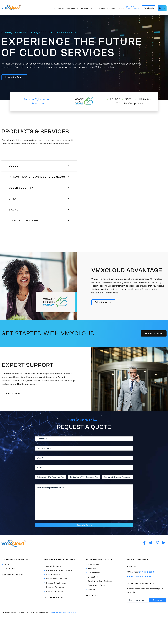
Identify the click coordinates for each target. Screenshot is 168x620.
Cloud (14, 165)
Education (93, 577)
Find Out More (13, 393)
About (7, 564)
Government (94, 573)
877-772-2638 (146, 572)
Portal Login (149, 8)
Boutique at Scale (96, 585)
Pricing (162, 8)
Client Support (137, 560)
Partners (91, 596)
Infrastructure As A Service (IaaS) (37, 176)
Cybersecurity (53, 574)
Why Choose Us (103, 302)
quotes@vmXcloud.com (139, 576)
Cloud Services (53, 566)
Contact (133, 566)
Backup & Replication (56, 583)
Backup (15, 209)
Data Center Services (56, 579)
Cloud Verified (54, 597)
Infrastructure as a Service (59, 570)
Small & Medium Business (100, 581)
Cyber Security (21, 187)
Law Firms (93, 589)
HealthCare (93, 564)
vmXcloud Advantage (16, 560)
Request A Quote (14, 77)
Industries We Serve (99, 560)
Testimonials (10, 568)
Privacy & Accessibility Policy (63, 612)
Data (12, 198)
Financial (92, 568)
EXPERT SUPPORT (13, 575)
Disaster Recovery (24, 220)
